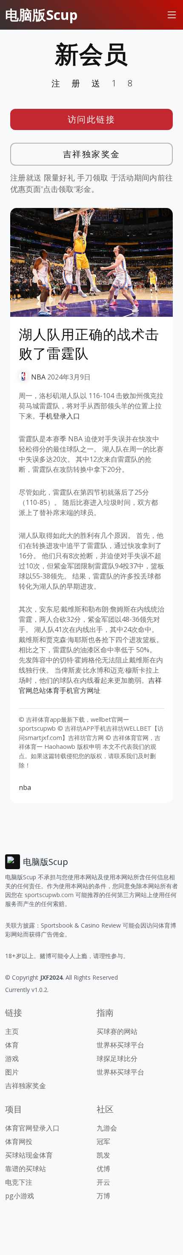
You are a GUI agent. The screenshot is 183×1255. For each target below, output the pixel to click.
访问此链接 (92, 119)
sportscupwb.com (49, 895)
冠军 (103, 1141)
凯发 (103, 1155)
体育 (12, 1045)
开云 (103, 1182)
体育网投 (18, 1141)
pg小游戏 (19, 1195)
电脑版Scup (41, 15)
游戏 (12, 1058)
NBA (38, 377)
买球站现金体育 (29, 1155)
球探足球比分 (117, 1058)
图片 (12, 1072)
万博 (103, 1195)
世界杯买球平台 (120, 1045)
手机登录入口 (59, 416)
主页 (12, 1031)
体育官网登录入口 (32, 1128)
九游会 (107, 1128)
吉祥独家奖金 (91, 154)
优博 (103, 1168)
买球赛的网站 (117, 1031)
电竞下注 (18, 1182)
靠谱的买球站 (25, 1168)
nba (25, 787)
